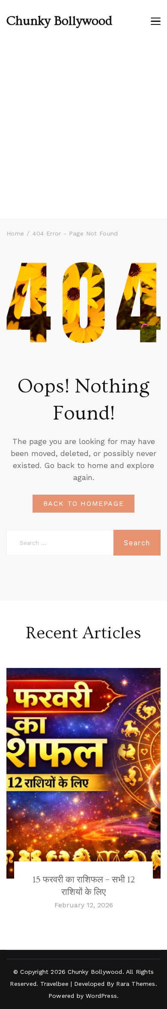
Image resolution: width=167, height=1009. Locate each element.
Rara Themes (135, 983)
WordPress (101, 995)
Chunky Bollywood (59, 21)
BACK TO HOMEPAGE (83, 503)
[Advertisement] (83, 130)
